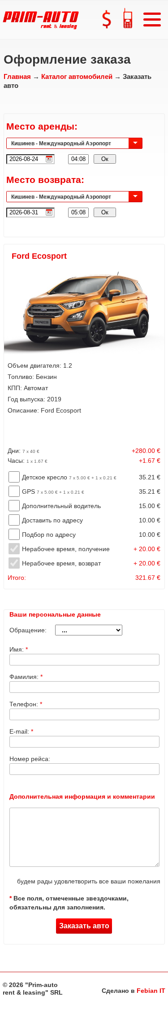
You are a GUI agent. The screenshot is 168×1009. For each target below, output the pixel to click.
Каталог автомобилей (76, 76)
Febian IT (151, 990)
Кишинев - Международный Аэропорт (61, 143)
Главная (17, 76)
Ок (104, 159)
